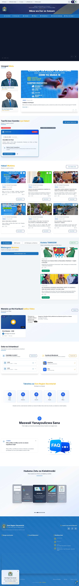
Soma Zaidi (24, 109)
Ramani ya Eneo (74, 579)
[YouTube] (75, 528)
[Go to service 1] (34, 512)
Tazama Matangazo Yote (20, 253)
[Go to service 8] (44, 512)
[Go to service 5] (39, 512)
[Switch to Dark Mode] (69, 1)
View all (74, 310)
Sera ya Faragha (57, 579)
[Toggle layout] (18, 571)
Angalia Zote (73, 242)
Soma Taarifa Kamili (8, 153)
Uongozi (21, 1)
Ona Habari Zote (72, 166)
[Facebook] (72, 528)
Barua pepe (38, 1)
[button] (19, 446)
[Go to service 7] (43, 512)
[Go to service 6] (40, 512)
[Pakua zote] (33, 363)
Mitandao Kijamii (13, 1)
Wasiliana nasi (30, 1)
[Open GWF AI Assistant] (76, 583)
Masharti (65, 579)
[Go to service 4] (38, 512)
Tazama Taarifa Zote (71, 122)
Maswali (4, 1)
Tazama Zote (33, 355)
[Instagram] (68, 528)
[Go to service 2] (35, 512)
